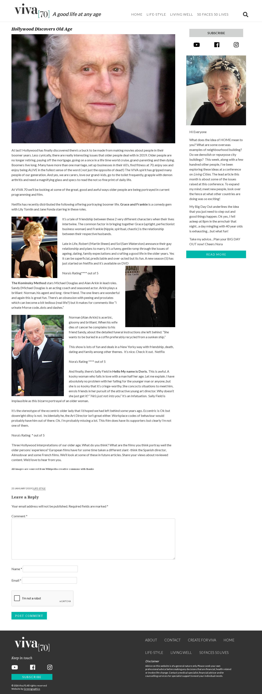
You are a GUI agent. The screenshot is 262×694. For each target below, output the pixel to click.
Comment (19, 516)
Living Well (181, 14)
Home (136, 14)
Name (16, 569)
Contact (172, 640)
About (151, 640)
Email (16, 580)
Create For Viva (202, 640)
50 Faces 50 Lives (213, 14)
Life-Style (156, 14)
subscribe (216, 33)
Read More (216, 254)
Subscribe (32, 677)
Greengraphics (32, 688)
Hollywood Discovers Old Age (41, 29)
